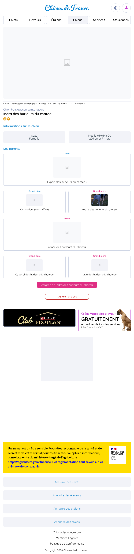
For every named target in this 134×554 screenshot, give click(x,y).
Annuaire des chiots (67, 482)
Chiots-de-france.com (67, 532)
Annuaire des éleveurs (67, 495)
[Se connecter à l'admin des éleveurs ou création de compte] (126, 8)
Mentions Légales (67, 538)
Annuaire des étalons (67, 508)
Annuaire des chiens (67, 522)
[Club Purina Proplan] (39, 318)
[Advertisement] (67, 359)
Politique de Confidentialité (67, 543)
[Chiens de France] (67, 8)
